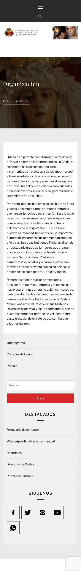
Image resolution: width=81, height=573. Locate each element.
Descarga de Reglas (20, 464)
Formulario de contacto (23, 429)
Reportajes (14, 453)
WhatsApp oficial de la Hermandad (31, 441)
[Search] (40, 16)
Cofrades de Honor (20, 354)
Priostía (12, 366)
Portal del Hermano (20, 476)
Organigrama (16, 343)
